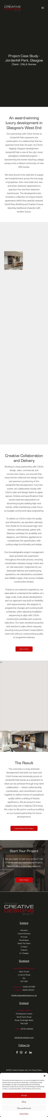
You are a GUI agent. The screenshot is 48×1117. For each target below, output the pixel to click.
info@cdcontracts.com (24, 1037)
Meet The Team (24, 943)
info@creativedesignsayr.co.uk (24, 995)
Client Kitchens (24, 933)
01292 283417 (28, 990)
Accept (24, 1095)
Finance (24, 950)
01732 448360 (27, 1029)
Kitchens (24, 930)
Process (24, 937)
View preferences (24, 1108)
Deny (24, 1102)
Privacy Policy (24, 1114)
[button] (44, 1076)
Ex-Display (24, 953)
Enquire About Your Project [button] (23, 828)
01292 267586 (29, 987)
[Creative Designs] (12, 7)
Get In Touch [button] (24, 649)
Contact (24, 947)
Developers (24, 940)
